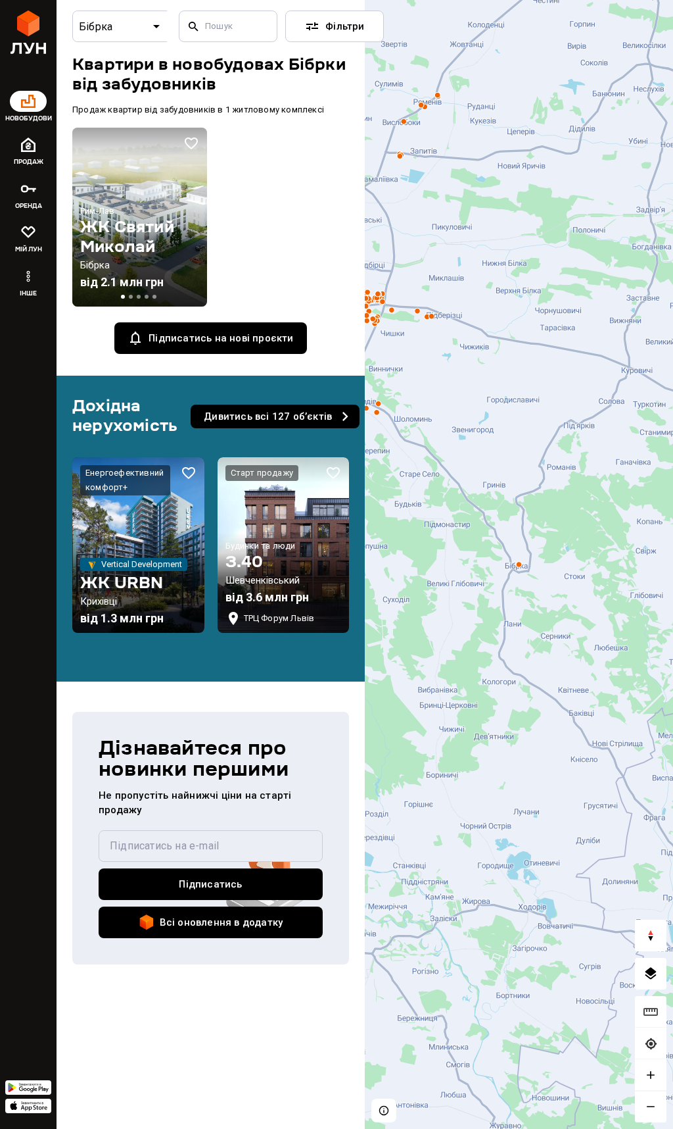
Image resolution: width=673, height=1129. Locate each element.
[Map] (519, 564)
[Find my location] (650, 1043)
